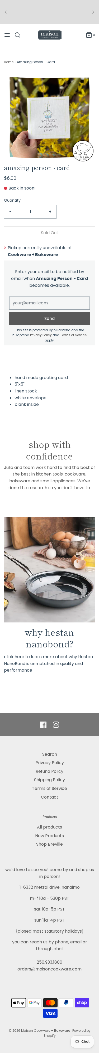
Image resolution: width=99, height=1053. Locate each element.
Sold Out (49, 233)
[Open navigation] (7, 35)
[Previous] (6, 12)
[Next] (93, 12)
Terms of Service (73, 335)
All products (49, 827)
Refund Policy (49, 771)
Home (8, 62)
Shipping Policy (49, 780)
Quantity (12, 200)
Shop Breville (49, 844)
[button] (49, 117)
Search (49, 754)
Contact (49, 797)
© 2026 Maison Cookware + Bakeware (40, 1030)
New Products (49, 836)
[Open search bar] (19, 35)
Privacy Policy (41, 335)
